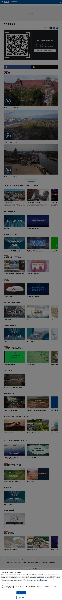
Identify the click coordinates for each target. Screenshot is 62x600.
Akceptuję (21, 592)
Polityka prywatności (42, 580)
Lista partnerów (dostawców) (8, 589)
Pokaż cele (21, 597)
